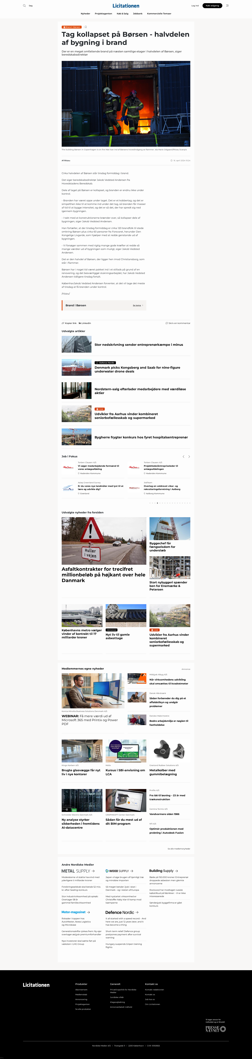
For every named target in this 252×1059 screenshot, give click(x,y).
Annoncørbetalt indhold (121, 1007)
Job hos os (150, 999)
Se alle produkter (83, 1009)
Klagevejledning (117, 1002)
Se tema (137, 305)
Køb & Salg (122, 13)
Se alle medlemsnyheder (179, 849)
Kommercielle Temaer (159, 13)
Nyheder (85, 13)
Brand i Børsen (73, 27)
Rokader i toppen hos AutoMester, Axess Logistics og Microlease (76, 921)
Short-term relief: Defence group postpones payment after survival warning (123, 934)
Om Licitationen (152, 1004)
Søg (31, 5)
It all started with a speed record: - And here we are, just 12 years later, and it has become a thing (126, 921)
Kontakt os (150, 994)
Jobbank (137, 13)
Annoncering (81, 999)
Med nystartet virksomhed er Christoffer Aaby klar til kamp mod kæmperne (123, 899)
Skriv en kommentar (179, 323)
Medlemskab (81, 994)
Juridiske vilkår (117, 997)
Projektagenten (103, 13)
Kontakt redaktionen (154, 989)
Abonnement (81, 989)
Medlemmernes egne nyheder (83, 668)
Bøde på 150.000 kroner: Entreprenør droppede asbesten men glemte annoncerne (168, 880)
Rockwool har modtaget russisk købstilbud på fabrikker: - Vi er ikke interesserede (167, 893)
